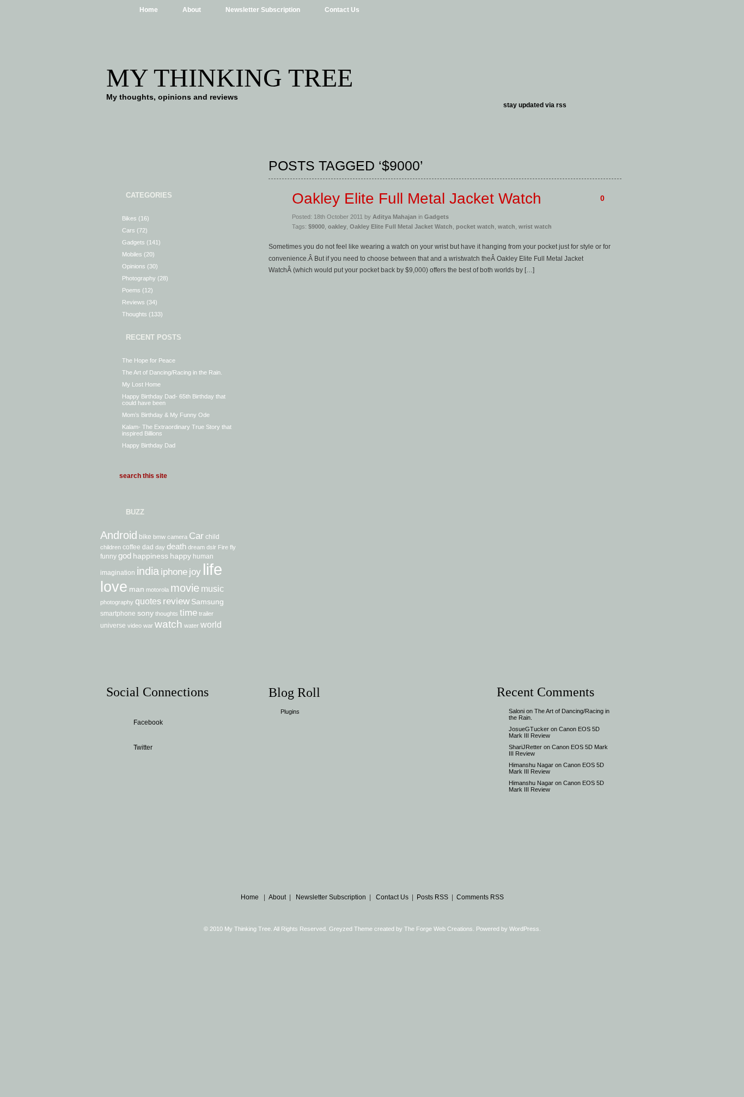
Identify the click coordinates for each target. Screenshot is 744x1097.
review (176, 601)
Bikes (129, 218)
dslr (211, 547)
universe (113, 625)
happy (180, 555)
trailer (206, 613)
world (211, 624)
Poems (131, 290)
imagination (117, 573)
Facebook (148, 722)
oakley (337, 226)
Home (148, 10)
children (110, 547)
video (134, 625)
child (212, 537)
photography (116, 602)
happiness (150, 555)
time (188, 612)
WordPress (524, 929)
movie (184, 588)
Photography (139, 278)
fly (233, 547)
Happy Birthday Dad (148, 445)
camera (177, 537)
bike (145, 537)
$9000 (316, 226)
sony (145, 613)
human (203, 556)
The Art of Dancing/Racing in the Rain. (172, 372)
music (212, 588)
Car (196, 535)
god (124, 555)
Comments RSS (480, 897)
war (148, 625)
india (148, 571)
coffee (132, 547)
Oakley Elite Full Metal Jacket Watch (416, 198)
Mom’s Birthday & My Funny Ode (166, 415)
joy (195, 571)
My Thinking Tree (229, 77)
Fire (223, 547)
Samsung (207, 601)
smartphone (118, 613)
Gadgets (133, 242)
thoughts (166, 613)
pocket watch (475, 226)
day (160, 547)
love (113, 587)
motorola (157, 589)
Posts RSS (432, 897)
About (191, 10)
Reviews (133, 302)
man (136, 589)
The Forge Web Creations (438, 929)
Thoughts (134, 314)
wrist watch (535, 226)
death (176, 546)
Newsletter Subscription (262, 10)
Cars (128, 230)
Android (118, 535)
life (212, 569)
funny (108, 556)
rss (561, 105)
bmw (159, 537)
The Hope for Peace (148, 360)
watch (168, 624)
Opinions (133, 266)
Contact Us (342, 10)
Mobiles (132, 254)
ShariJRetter (525, 747)
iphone (174, 571)
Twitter (143, 747)
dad (148, 547)
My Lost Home (141, 384)
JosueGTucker (529, 729)
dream (196, 547)
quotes (148, 601)
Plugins (290, 711)
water (191, 625)
